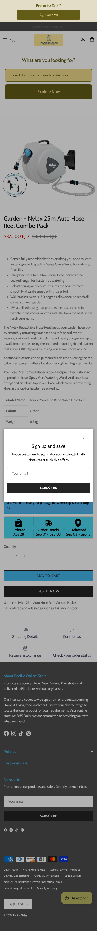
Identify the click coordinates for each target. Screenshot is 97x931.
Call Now (51, 15)
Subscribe (48, 487)
